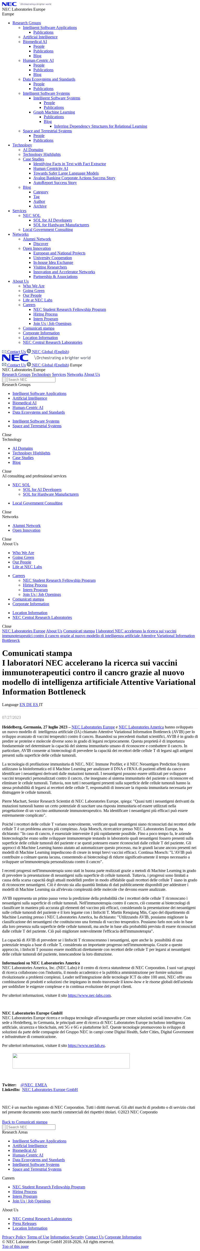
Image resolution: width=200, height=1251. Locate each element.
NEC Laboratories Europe (23, 631)
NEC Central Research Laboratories (42, 617)
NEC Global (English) (50, 365)
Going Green (23, 557)
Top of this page (15, 1246)
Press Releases (24, 1223)
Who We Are (23, 552)
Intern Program (35, 590)
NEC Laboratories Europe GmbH (50, 1089)
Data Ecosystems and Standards (38, 412)
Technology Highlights (31, 453)
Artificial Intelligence (29, 398)
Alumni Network (26, 525)
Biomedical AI (24, 403)
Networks (75, 374)
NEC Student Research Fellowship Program (59, 580)
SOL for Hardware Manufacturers (51, 494)
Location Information (29, 612)
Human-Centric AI (27, 407)
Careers (18, 575)
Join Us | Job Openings (42, 594)
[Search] (4, 379)
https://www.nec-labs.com (89, 995)
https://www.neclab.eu (86, 1045)
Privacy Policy (14, 1237)
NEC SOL (21, 485)
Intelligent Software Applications (39, 393)
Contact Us (16, 365)
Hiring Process (35, 585)
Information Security (67, 1237)
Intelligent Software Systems (35, 421)
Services (59, 374)
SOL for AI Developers (42, 489)
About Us (92, 374)
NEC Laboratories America (141, 727)
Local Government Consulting (37, 503)
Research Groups (16, 374)
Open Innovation (26, 530)
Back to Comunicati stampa (24, 1122)
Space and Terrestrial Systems (36, 426)
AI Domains (22, 448)
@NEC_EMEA (34, 1085)
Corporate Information (30, 604)
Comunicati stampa (28, 599)
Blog (16, 462)
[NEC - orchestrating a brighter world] (26, 4)
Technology (41, 374)
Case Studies (23, 457)
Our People (21, 562)
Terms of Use (38, 1237)
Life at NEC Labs (27, 567)
